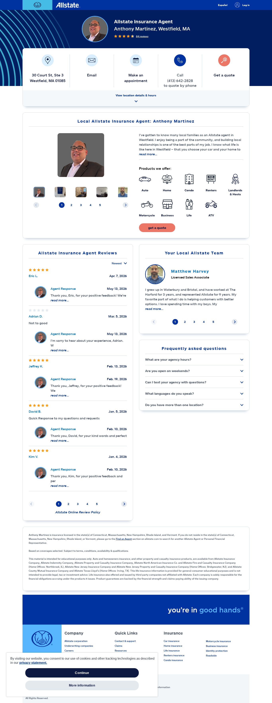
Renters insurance (174, 655)
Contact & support (125, 641)
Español (222, 5)
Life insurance (172, 650)
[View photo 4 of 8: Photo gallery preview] (102, 192)
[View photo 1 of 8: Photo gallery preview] (39, 192)
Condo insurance (173, 660)
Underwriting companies (79, 645)
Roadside (211, 655)
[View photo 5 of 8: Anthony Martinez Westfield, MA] (122, 192)
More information (82, 685)
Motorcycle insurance (218, 641)
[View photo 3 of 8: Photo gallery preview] (81, 192)
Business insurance (217, 645)
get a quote (157, 227)
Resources (121, 650)
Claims (118, 645)
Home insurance (173, 645)
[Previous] (36, 205)
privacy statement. (33, 662)
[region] (82, 675)
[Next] (125, 205)
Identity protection (217, 650)
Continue (82, 673)
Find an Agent (124, 538)
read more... (148, 154)
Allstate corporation (76, 641)
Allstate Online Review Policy (77, 512)
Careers (69, 650)
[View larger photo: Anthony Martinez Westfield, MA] (81, 155)
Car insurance (171, 641)
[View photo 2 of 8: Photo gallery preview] (60, 192)
